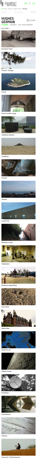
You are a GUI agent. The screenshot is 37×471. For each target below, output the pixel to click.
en (26, 3)
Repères (13, 24)
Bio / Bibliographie (26, 24)
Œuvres (5, 24)
